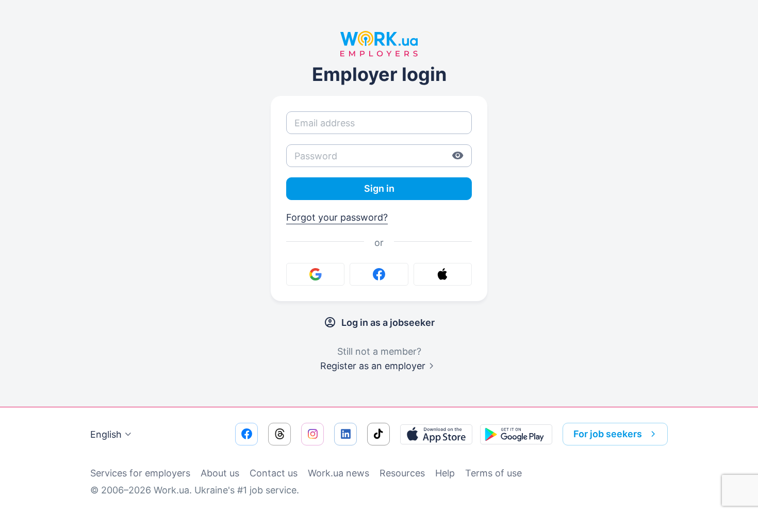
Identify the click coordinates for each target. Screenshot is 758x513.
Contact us (274, 473)
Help (445, 473)
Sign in (379, 188)
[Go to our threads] (279, 434)
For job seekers (607, 433)
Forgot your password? (337, 217)
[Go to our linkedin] (345, 434)
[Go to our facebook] (246, 434)
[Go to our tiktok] (378, 434)
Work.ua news (338, 473)
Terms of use (493, 473)
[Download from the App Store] (436, 434)
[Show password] (458, 156)
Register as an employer (372, 365)
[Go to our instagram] (312, 434)
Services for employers (140, 473)
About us (220, 473)
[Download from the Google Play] (516, 434)
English (106, 434)
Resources (402, 473)
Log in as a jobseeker (388, 322)
